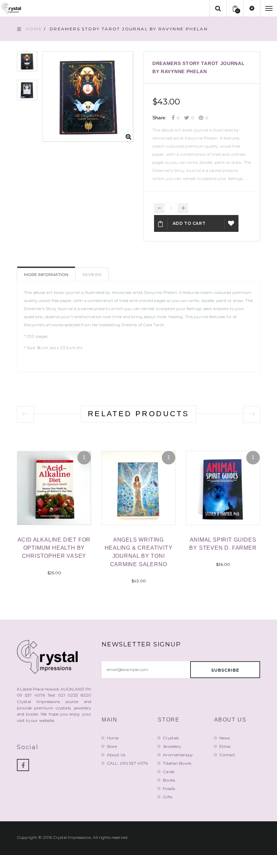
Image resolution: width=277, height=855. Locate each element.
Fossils (169, 788)
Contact (227, 754)
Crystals (171, 737)
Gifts (167, 796)
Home (34, 28)
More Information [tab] (46, 274)
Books (169, 780)
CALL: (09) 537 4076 (127, 763)
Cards (168, 771)
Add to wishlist (231, 223)
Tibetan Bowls (177, 763)
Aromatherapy (178, 754)
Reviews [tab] (91, 274)
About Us (116, 754)
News (224, 737)
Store (112, 746)
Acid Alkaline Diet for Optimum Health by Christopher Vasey (54, 548)
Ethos (225, 746)
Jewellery (172, 746)
